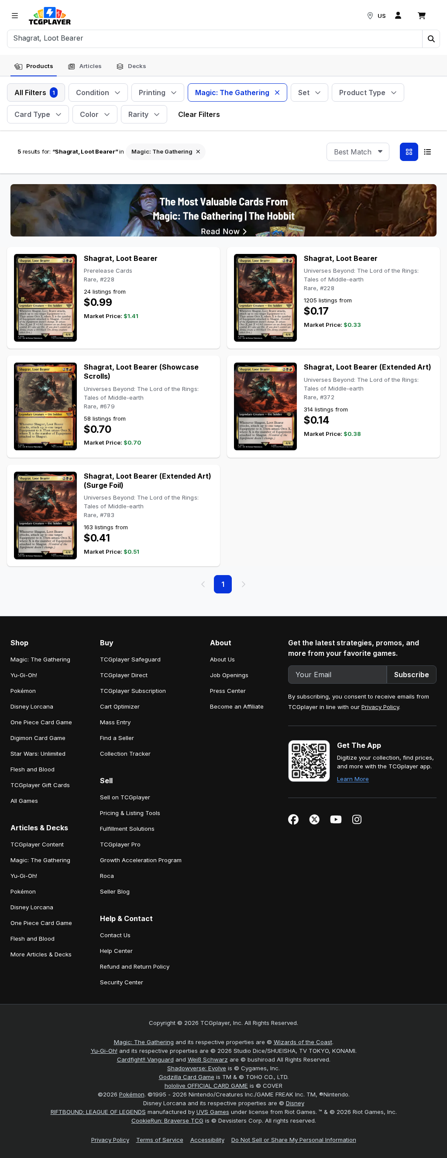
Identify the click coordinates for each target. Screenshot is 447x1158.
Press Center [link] (228, 690)
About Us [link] (222, 659)
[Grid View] (409, 152)
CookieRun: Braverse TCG (167, 1120)
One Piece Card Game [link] (41, 722)
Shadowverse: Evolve (196, 1068)
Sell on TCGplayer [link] (125, 797)
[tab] (33, 66)
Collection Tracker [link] (125, 753)
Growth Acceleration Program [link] (141, 860)
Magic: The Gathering (144, 1041)
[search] (215, 38)
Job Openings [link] (229, 675)
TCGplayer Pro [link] (120, 844)
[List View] (427, 152)
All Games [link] (24, 800)
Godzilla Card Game (186, 1076)
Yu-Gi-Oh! (104, 1050)
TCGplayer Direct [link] (124, 675)
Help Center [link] (116, 950)
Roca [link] (107, 875)
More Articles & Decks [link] (41, 954)
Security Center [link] (121, 982)
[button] (431, 39)
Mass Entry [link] (115, 722)
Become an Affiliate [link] (237, 706)
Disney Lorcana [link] (31, 706)
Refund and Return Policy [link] (134, 966)
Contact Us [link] (115, 935)
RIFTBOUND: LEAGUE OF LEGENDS (98, 1111)
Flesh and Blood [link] (32, 769)
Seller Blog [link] (115, 891)
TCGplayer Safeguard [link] (130, 659)
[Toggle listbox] (380, 151)
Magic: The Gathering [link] (40, 659)
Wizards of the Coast (303, 1041)
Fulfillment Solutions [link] (127, 828)
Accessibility (207, 1139)
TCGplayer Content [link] (37, 844)
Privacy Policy (380, 706)
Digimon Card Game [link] (37, 737)
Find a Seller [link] (117, 737)
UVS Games (212, 1111)
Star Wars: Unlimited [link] (37, 753)
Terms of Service (159, 1139)
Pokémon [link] (23, 690)
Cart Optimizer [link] (120, 706)
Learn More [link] (353, 778)
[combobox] (358, 152)
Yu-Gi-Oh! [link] (23, 675)
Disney (295, 1103)
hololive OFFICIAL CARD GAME (206, 1085)
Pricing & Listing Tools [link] (130, 812)
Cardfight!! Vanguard (145, 1059)
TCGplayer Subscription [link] (133, 690)
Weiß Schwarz (208, 1059)
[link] (50, 15)
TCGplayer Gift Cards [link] (40, 784)
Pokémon (131, 1094)
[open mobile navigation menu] (14, 16)
